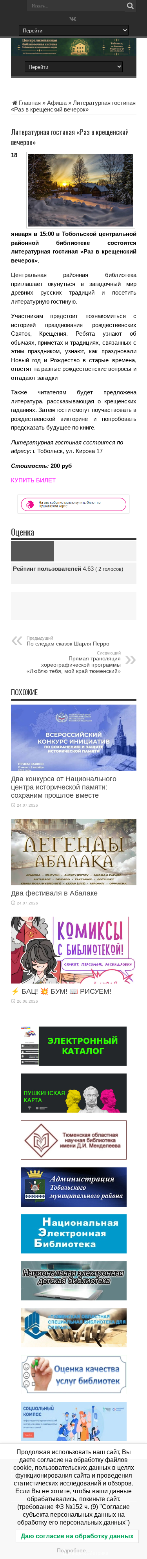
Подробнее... (74, 1550)
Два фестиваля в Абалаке (54, 893)
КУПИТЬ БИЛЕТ (33, 480)
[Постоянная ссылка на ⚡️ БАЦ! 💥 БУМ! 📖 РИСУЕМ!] (73, 981)
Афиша (57, 102)
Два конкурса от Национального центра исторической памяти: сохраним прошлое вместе (63, 787)
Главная (30, 102)
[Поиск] (130, 6)
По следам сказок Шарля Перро (68, 641)
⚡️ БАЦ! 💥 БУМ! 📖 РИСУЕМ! (61, 991)
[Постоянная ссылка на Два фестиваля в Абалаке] (73, 883)
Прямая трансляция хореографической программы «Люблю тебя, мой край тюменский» (74, 662)
